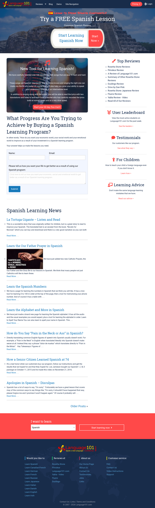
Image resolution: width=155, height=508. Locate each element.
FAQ (108, 464)
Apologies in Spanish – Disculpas (30, 383)
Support (110, 474)
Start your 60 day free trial (46, 107)
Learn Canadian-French (35, 467)
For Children (128, 159)
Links (81, 481)
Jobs (81, 478)
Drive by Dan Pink (116, 87)
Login (149, 4)
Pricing (135, 4)
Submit (14, 189)
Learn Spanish (31, 464)
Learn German (31, 471)
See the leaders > (126, 126)
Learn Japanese (32, 481)
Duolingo (56, 481)
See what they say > (125, 148)
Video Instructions (115, 471)
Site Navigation (72, 4)
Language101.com (60, 471)
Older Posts (78, 406)
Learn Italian (30, 485)
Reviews (39, 4)
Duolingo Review (116, 84)
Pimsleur (56, 467)
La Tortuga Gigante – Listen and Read (33, 220)
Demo (59, 4)
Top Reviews (128, 61)
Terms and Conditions (86, 502)
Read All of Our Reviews (119, 101)
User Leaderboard (128, 112)
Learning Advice (129, 184)
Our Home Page (86, 464)
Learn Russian (31, 478)
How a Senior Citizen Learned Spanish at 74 (38, 359)
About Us (83, 467)
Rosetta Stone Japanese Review (123, 90)
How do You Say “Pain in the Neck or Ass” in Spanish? (45, 333)
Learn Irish (29, 495)
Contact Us (84, 471)
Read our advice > (126, 198)
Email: (52, 153)
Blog (51, 4)
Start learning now (101, 427)
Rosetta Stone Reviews (119, 67)
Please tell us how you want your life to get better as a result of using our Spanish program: (43, 168)
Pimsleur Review (116, 70)
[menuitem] (17, 4)
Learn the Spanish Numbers (26, 286)
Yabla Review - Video (118, 97)
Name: (12, 153)
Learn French (31, 474)
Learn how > (126, 173)
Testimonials (128, 137)
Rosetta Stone (58, 464)
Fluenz (55, 478)
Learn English (31, 492)
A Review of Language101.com (123, 73)
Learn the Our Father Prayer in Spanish (34, 246)
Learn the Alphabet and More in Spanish (35, 310)
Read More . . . (13, 236)
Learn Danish (31, 488)
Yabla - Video (58, 474)
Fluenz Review (115, 94)
